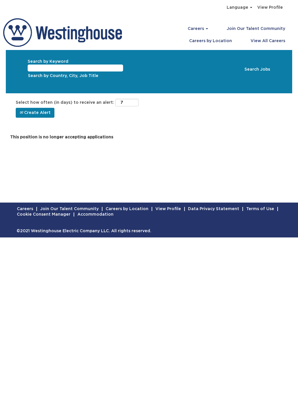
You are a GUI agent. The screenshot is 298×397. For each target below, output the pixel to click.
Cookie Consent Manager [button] (43, 214)
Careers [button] (196, 29)
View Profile (270, 8)
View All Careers (268, 41)
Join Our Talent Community (256, 29)
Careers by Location (210, 41)
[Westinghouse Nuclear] (62, 32)
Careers (25, 209)
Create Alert (37, 113)
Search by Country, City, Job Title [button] (63, 76)
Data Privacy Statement (213, 209)
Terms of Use (260, 209)
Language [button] (238, 8)
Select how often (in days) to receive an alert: (65, 103)
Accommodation (95, 214)
